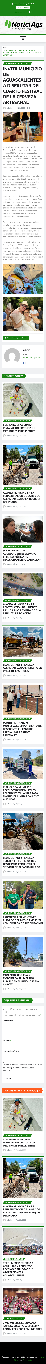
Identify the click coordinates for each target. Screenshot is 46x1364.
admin (9, 108)
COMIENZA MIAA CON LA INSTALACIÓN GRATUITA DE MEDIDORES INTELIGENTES (19, 427)
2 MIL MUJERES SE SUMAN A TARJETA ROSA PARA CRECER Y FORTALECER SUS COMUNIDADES (22, 1325)
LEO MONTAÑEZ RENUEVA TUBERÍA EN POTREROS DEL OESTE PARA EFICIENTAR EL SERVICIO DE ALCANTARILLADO (21, 862)
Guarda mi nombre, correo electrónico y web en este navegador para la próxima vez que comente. (22, 1068)
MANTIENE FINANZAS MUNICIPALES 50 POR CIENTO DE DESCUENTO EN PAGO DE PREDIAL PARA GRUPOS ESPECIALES (22, 729)
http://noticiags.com (31, 357)
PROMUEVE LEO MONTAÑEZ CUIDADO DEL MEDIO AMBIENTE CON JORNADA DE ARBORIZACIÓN (23, 920)
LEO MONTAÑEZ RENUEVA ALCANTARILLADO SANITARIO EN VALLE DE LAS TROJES (22, 667)
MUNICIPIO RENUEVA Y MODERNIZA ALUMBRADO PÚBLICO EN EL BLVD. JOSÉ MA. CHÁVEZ (21, 980)
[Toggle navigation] (23, 38)
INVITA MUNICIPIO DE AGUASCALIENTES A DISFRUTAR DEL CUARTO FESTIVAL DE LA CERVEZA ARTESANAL (22, 52)
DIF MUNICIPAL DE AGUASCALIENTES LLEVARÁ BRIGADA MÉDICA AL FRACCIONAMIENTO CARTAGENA (22, 555)
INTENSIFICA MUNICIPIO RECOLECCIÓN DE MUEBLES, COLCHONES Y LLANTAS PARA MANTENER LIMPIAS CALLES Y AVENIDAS (21, 793)
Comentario (8, 1020)
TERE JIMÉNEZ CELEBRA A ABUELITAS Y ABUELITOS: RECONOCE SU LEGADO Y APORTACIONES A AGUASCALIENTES (18, 1269)
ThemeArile (27, 1360)
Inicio (5, 48)
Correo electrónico (11, 1051)
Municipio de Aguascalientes (17, 338)
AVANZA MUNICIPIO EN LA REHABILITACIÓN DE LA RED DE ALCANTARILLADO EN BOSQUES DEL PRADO (21, 497)
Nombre (7, 1040)
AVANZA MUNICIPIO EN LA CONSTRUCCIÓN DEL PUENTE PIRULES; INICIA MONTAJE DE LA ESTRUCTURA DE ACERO (22, 609)
